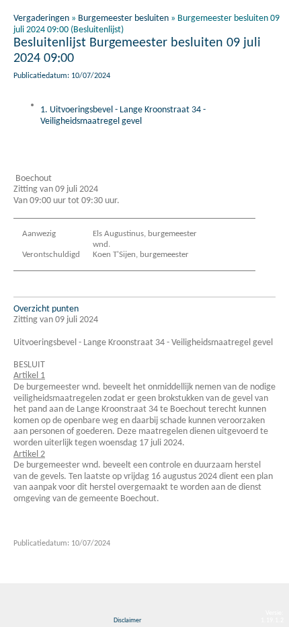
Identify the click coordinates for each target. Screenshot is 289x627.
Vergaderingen (41, 18)
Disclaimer (127, 620)
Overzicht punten (46, 309)
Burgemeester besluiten (123, 18)
